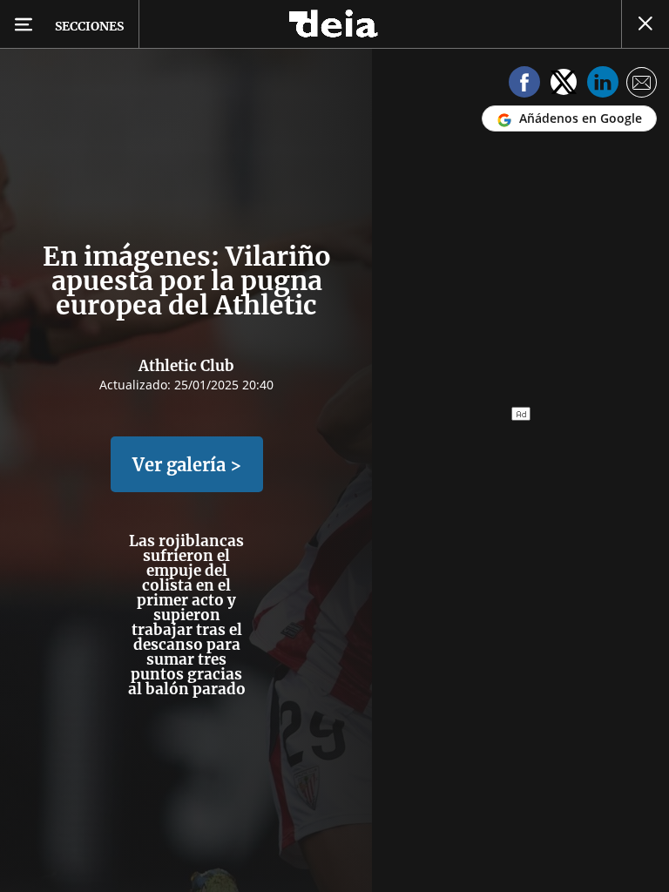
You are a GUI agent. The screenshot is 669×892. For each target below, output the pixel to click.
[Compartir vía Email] (642, 85)
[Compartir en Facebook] (524, 85)
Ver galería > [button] (186, 465)
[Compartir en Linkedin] (602, 85)
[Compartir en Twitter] (563, 85)
